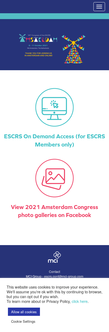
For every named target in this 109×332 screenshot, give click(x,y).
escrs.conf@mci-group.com (63, 276)
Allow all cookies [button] (24, 311)
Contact (54, 271)
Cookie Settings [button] (23, 321)
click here (80, 301)
